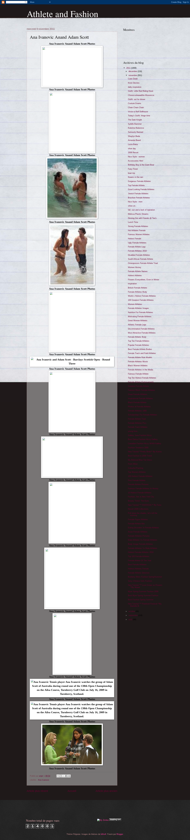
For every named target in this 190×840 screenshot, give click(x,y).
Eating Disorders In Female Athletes (143, 528)
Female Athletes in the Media (140, 370)
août (131, 619)
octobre (132, 611)
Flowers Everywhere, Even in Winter (143, 280)
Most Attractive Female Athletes (142, 333)
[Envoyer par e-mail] (57, 776)
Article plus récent (37, 790)
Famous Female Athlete (138, 374)
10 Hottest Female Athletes (139, 493)
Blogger (120, 834)
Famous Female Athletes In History (143, 488)
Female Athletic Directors (139, 573)
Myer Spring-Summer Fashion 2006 (143, 591)
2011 (128, 68)
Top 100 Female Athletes (138, 556)
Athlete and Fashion (62, 14)
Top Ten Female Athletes (138, 341)
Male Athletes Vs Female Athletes (142, 540)
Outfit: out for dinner (136, 99)
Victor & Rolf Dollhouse (138, 112)
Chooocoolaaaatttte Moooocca (141, 95)
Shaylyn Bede (134, 136)
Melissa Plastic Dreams (138, 214)
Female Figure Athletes (138, 519)
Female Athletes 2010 (137, 251)
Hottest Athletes (135, 275)
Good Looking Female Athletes (141, 189)
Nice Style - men (135, 202)
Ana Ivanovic (43, 780)
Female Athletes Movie (138, 361)
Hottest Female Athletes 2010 (140, 552)
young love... (133, 431)
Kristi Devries (134, 83)
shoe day (132, 148)
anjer (41, 776)
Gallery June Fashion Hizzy (140, 435)
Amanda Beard (134, 140)
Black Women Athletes (138, 365)
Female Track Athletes (137, 427)
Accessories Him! (135, 161)
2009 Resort (133, 152)
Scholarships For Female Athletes (142, 415)
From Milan (133, 464)
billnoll (103, 834)
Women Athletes (135, 304)
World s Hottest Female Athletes (142, 296)
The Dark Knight (135, 120)
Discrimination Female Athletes (141, 329)
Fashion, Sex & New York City (141, 497)
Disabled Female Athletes (139, 255)
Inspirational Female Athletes (140, 398)
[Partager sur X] (63, 776)
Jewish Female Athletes (138, 193)
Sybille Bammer (135, 124)
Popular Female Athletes (138, 345)
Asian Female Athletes (137, 532)
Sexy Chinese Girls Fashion (140, 581)
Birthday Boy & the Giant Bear (141, 165)
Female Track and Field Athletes (142, 353)
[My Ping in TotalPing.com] (115, 820)
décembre (133, 71)
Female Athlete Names (138, 271)
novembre (133, 75)
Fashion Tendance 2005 (138, 448)
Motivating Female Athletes (139, 316)
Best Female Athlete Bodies (140, 349)
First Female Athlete (136, 480)
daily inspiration (134, 87)
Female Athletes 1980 (137, 411)
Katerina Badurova (136, 128)
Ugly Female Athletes (137, 243)
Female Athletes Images (138, 308)
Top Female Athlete (136, 185)
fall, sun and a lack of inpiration (141, 210)
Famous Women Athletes (139, 234)
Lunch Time (133, 222)
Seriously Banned (135, 132)
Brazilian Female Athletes (139, 198)
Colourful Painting (135, 468)
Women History (134, 267)
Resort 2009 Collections (138, 509)
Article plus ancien (106, 790)
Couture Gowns (134, 103)
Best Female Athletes (137, 564)
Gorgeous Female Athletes (139, 181)
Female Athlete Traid (137, 419)
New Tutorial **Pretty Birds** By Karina (145, 452)
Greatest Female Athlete (138, 386)
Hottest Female (134, 238)
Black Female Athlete (137, 402)
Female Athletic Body (137, 337)
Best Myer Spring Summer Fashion (143, 595)
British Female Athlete (137, 288)
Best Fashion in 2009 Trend (140, 456)
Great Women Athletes (137, 320)
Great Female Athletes (137, 394)
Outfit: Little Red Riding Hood (140, 91)
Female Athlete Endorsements (141, 382)
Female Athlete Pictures (138, 484)
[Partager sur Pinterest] (69, 776)
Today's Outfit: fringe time (139, 116)
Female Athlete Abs (136, 524)
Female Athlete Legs (137, 247)
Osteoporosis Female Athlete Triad (143, 263)
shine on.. (132, 206)
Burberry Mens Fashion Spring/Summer (145, 577)
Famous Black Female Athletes (141, 390)
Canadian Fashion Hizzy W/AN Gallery (144, 443)
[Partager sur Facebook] (66, 776)
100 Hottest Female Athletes (140, 476)
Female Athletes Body (137, 292)
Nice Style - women (136, 157)
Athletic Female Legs (137, 325)
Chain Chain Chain (136, 107)
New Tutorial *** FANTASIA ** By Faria (144, 505)
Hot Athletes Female (136, 230)
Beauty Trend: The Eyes (138, 501)
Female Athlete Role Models (140, 357)
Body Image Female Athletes (140, 544)
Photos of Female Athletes (139, 406)
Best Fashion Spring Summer (140, 600)
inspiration (132, 284)
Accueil (72, 790)
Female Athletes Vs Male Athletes (142, 548)
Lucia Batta (133, 144)
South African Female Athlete (140, 259)
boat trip (131, 173)
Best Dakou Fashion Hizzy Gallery (143, 439)
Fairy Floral (133, 169)
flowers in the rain (135, 177)
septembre (133, 615)
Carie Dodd (132, 79)
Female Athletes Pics (137, 423)
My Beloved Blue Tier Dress (140, 460)
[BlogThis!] (60, 776)
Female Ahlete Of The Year (139, 560)
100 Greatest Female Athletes (141, 300)
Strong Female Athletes (138, 226)
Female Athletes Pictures (139, 536)
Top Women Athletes (137, 472)
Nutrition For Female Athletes (140, 312)
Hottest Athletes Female (138, 569)
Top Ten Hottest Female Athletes (142, 378)
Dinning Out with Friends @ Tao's (142, 218)
